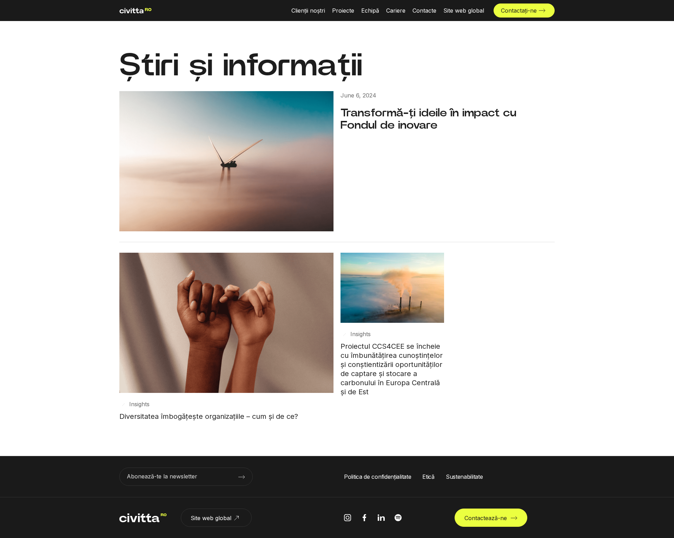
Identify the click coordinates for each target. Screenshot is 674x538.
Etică (428, 476)
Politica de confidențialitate (377, 476)
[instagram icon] (348, 518)
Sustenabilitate (464, 476)
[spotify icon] (398, 518)
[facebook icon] (364, 518)
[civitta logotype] (135, 10)
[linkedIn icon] (381, 518)
